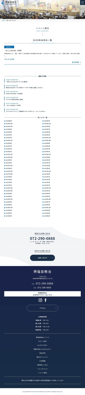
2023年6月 (47, 157)
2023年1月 (47, 163)
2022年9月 (47, 165)
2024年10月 (47, 140)
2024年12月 (47, 137)
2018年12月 (9, 207)
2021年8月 (9, 177)
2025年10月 (9, 126)
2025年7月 (47, 129)
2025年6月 (9, 132)
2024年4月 (9, 149)
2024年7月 (9, 146)
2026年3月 (47, 121)
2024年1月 (47, 151)
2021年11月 (47, 171)
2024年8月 (47, 143)
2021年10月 (9, 174)
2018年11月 (47, 207)
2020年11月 (47, 188)
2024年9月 (9, 143)
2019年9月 (9, 202)
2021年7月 (47, 177)
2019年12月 (9, 199)
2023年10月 (9, 157)
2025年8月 (9, 129)
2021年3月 (47, 182)
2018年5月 (9, 213)
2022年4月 (47, 168)
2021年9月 (47, 174)
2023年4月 (47, 160)
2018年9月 (9, 210)
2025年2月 (47, 135)
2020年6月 (9, 193)
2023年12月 (9, 154)
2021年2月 (9, 185)
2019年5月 (9, 205)
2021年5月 (47, 179)
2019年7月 (47, 202)
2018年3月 (9, 216)
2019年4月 (47, 205)
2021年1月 (47, 185)
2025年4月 (47, 132)
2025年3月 (9, 135)
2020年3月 (47, 196)
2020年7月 (47, 191)
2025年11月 (47, 123)
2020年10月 (9, 191)
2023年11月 (47, 154)
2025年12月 (9, 123)
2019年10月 (47, 199)
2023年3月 (9, 163)
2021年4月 (9, 182)
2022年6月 (9, 168)
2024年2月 (9, 151)
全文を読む (75, 62)
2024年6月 (47, 146)
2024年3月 (47, 149)
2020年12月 (9, 188)
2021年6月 (9, 179)
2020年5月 (47, 193)
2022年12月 (9, 165)
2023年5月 (9, 160)
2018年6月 (47, 210)
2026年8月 (9, 121)
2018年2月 (47, 216)
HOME (3, 20)
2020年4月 (9, 196)
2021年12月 (9, 171)
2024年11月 (9, 140)
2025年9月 (47, 126)
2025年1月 (9, 137)
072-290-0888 (42, 238)
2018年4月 (47, 213)
